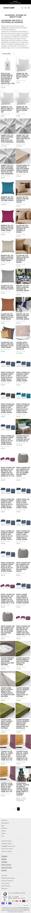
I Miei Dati (4, 875)
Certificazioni (5, 823)
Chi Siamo (4, 820)
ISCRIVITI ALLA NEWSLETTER (13, 893)
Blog (2, 825)
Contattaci (4, 861)
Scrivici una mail (6, 864)
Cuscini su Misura (6, 851)
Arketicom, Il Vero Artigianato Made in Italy (13, 897)
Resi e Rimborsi (5, 886)
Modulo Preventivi (6, 867)
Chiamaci (4, 870)
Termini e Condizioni (7, 880)
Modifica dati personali (8, 878)
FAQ (2, 836)
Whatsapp (4, 856)
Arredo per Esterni (6, 843)
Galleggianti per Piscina (8, 846)
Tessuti (3, 833)
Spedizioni (4, 888)
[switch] (5, 900)
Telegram (4, 859)
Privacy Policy (5, 883)
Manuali (3, 831)
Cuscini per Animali (7, 848)
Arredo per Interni (6, 841)
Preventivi (4, 828)
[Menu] (8, 892)
